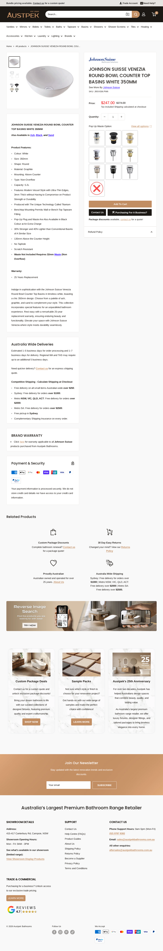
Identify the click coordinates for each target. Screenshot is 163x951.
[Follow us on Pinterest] (66, 932)
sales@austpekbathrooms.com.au (136, 839)
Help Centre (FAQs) (75, 834)
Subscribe (104, 785)
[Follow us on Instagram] (60, 932)
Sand (51, 135)
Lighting (55, 36)
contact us (125, 219)
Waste (57, 254)
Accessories (12, 36)
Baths (59, 26)
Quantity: (94, 116)
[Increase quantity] (121, 116)
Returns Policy (72, 853)
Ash (32, 135)
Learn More (16, 898)
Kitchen (28, 36)
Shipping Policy (73, 848)
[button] (154, 14)
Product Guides (73, 838)
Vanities (10, 26)
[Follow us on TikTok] (72, 932)
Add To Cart (120, 204)
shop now (31, 722)
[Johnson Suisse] (105, 57)
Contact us (38, 3)
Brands (68, 36)
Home (9, 46)
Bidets (35, 26)
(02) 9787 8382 (117, 833)
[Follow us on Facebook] (54, 932)
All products (21, 46)
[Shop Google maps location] (22, 906)
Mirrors (23, 26)
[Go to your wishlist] (149, 14)
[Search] (136, 14)
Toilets (47, 26)
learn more (81, 722)
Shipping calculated (124, 106)
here (22, 441)
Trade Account (130, 3)
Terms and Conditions (76, 868)
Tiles (133, 26)
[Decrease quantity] (104, 116)
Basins (85, 26)
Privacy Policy (72, 863)
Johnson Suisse (111, 87)
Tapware (71, 26)
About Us (58, 582)
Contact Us (97, 212)
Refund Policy (95, 231)
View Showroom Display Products (25, 859)
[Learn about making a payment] (42, 477)
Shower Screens (117, 26)
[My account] (143, 14)
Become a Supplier (75, 858)
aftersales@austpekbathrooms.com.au (130, 850)
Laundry (42, 36)
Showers (98, 26)
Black (39, 135)
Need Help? (149, 3)
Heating (145, 26)
